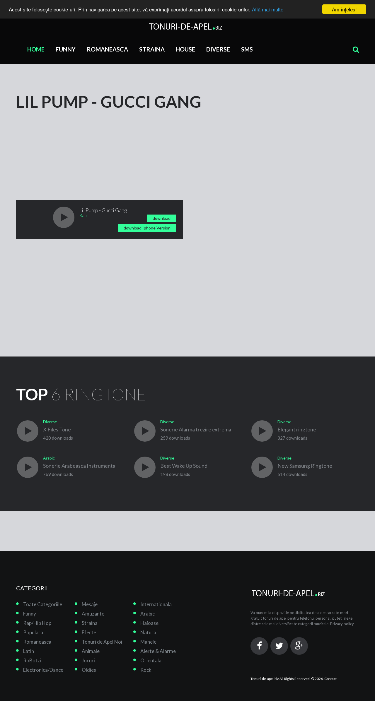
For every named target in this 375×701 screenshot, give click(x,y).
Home (36, 49)
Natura (148, 632)
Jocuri (88, 660)
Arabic (147, 614)
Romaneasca (107, 49)
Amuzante (93, 614)
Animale (91, 651)
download (162, 218)
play (63, 217)
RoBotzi (32, 660)
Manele (148, 642)
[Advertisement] (60, 147)
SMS (247, 49)
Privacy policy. (342, 623)
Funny (66, 49)
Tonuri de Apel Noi (102, 642)
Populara (33, 632)
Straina (152, 49)
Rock (145, 670)
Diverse (218, 49)
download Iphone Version (147, 227)
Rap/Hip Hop (37, 623)
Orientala (150, 660)
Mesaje (90, 604)
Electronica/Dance (43, 670)
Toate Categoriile (42, 604)
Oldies (89, 670)
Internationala (156, 604)
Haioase (149, 623)
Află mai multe (267, 9)
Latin (28, 651)
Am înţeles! (344, 9)
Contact (330, 678)
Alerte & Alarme (158, 651)
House (185, 49)
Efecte (89, 632)
